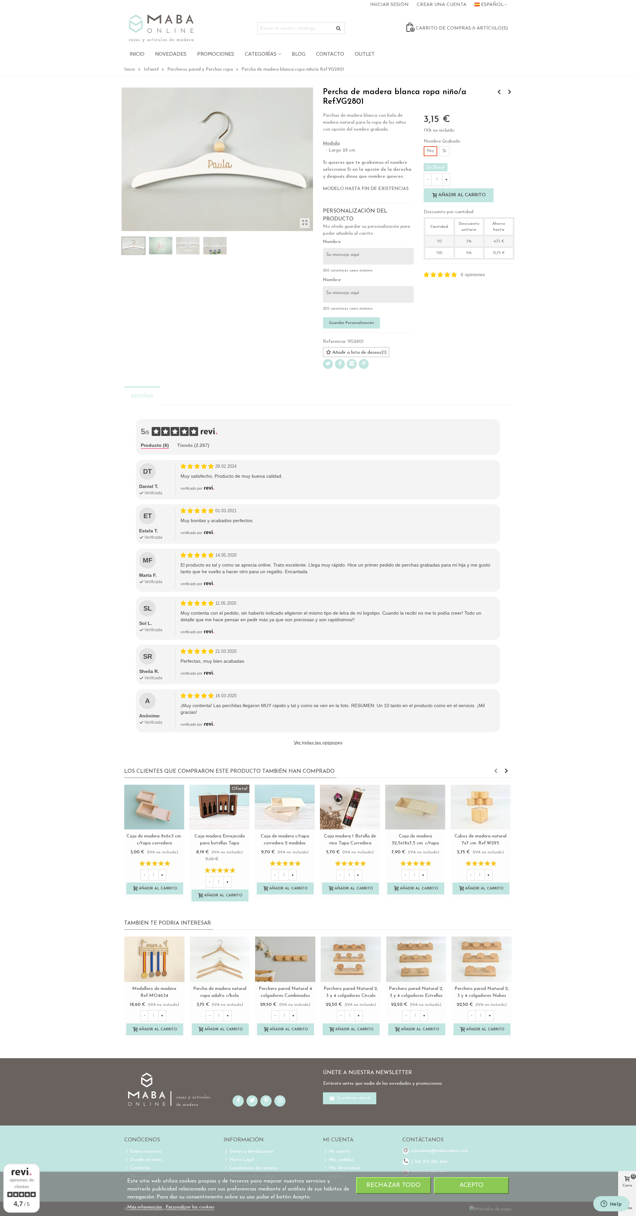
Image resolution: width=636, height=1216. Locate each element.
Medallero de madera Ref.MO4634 (154, 992)
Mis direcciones (344, 1168)
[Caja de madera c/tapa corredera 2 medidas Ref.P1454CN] (285, 807)
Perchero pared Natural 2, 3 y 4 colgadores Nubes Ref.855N (481, 995)
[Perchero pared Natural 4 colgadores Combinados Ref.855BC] (285, 959)
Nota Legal (242, 1159)
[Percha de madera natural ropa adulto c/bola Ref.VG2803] (509, 92)
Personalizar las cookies (190, 1207)
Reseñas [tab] (142, 396)
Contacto (330, 54)
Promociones (215, 54)
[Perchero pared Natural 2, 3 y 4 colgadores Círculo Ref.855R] (351, 959)
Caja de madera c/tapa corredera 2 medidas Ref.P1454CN (285, 843)
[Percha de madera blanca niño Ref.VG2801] (305, 223)
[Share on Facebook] (340, 364)
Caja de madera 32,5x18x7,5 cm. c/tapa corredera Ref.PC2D (415, 843)
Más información (145, 1207)
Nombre (332, 241)
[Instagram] (352, 364)
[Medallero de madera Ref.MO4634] (154, 959)
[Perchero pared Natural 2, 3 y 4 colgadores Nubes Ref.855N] (481, 959)
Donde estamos (146, 1159)
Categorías (261, 54)
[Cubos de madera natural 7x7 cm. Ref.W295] (480, 807)
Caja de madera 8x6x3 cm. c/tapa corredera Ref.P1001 (154, 843)
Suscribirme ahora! (353, 1098)
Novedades (170, 54)
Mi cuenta (339, 1151)
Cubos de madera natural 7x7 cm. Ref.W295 (480, 840)
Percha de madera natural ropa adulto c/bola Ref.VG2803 (219, 995)
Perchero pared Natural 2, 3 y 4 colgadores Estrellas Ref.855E (416, 995)
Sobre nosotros (145, 1151)
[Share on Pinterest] (364, 364)
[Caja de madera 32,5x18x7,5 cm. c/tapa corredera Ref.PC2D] (415, 807)
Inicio (137, 54)
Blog (298, 54)
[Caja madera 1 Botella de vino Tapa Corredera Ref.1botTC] (350, 807)
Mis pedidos (341, 1159)
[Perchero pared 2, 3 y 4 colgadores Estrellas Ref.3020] (499, 92)
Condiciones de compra (253, 1168)
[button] (496, 771)
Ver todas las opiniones (318, 742)
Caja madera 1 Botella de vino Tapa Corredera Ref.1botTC (350, 843)
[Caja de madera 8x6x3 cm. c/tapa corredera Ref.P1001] (154, 807)
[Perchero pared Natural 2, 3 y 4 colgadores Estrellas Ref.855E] (416, 959)
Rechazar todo (393, 1185)
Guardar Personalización (351, 323)
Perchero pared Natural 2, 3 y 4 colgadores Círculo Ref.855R (351, 995)
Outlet (365, 54)
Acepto (471, 1185)
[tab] (155, 445)
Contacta (140, 1168)
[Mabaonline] (161, 28)
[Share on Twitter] (328, 364)
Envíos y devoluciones (252, 1151)
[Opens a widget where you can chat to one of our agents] (611, 1204)
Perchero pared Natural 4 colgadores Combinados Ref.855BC (285, 995)
